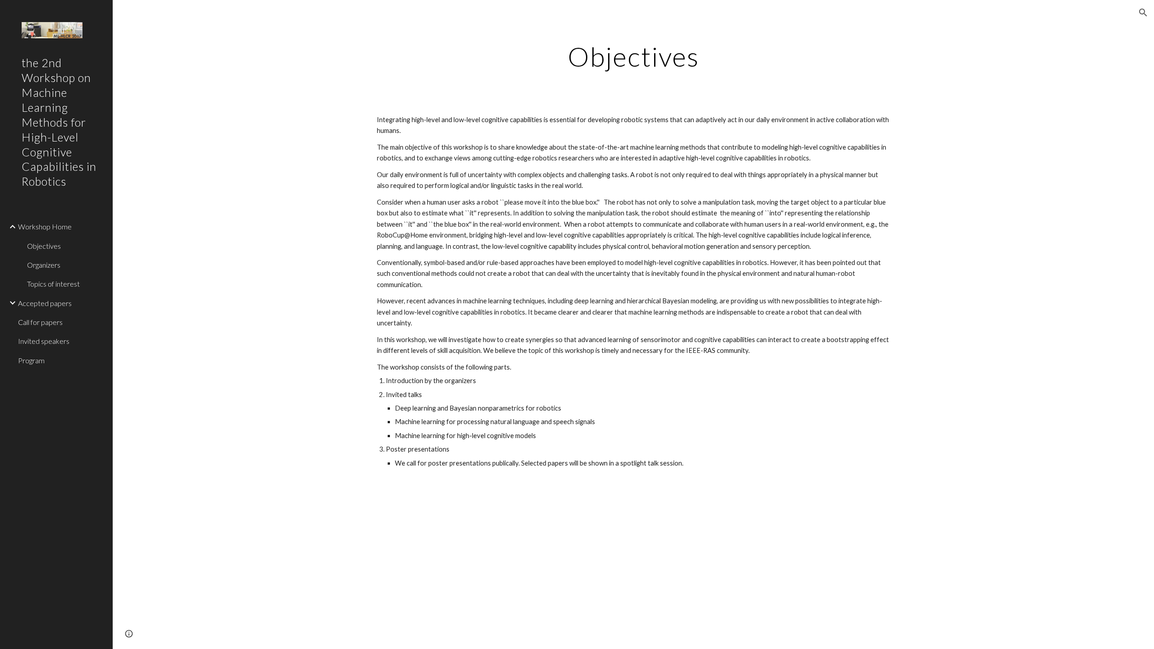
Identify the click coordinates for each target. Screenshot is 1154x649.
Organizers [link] (43, 265)
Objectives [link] (44, 246)
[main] (633, 56)
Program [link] (31, 360)
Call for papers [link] (40, 322)
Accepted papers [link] (45, 303)
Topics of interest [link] (53, 283)
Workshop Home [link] (45, 226)
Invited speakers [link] (43, 341)
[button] (1143, 12)
